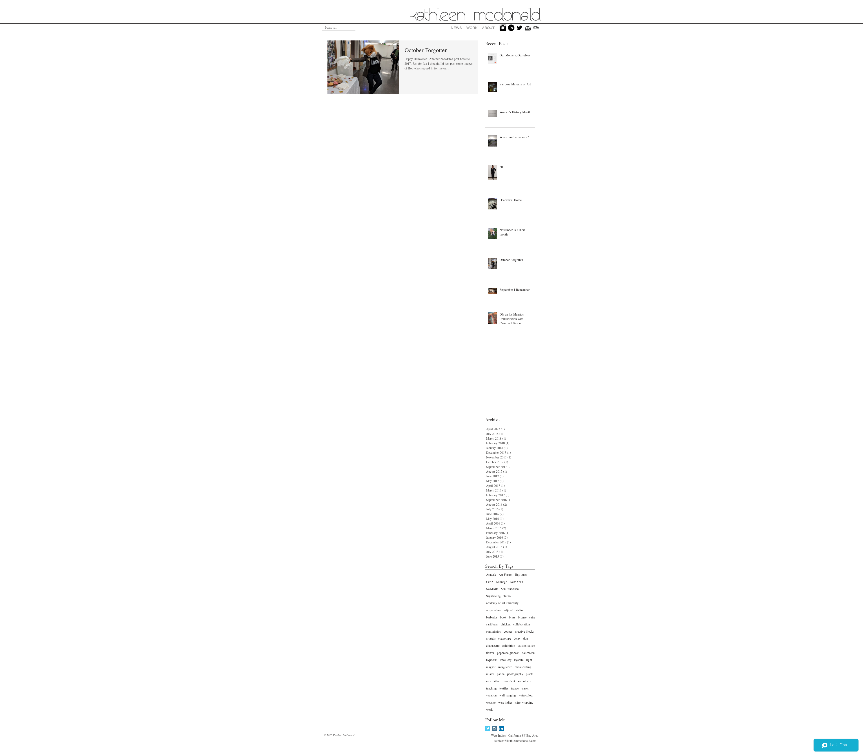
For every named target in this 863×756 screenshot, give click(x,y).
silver (497, 681)
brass (512, 617)
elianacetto (493, 645)
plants (529, 674)
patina (501, 674)
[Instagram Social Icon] (494, 728)
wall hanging (507, 695)
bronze (522, 617)
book (503, 617)
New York (516, 582)
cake (532, 617)
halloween (528, 653)
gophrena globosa (508, 653)
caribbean (492, 624)
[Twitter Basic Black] (519, 27)
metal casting (523, 667)
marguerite (505, 667)
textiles (503, 688)
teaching (491, 688)
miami (490, 674)
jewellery (506, 660)
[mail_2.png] (528, 27)
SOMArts (492, 589)
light (529, 660)
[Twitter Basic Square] (487, 728)
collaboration (521, 624)
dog (525, 638)
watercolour (526, 695)
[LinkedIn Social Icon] (501, 728)
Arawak (491, 574)
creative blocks (524, 631)
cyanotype (504, 638)
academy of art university (502, 603)
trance (515, 688)
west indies (505, 702)
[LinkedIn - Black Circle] (511, 27)
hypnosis (491, 660)
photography (515, 674)
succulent (509, 681)
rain (488, 681)
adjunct (508, 610)
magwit (491, 667)
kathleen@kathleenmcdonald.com (515, 740)
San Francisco (510, 589)
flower (490, 653)
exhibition (508, 645)
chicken (506, 624)
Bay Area (521, 574)
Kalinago (501, 582)
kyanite (518, 660)
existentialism (526, 645)
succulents (524, 681)
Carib (489, 582)
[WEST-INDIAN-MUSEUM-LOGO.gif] (536, 27)
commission (493, 631)
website (491, 702)
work (489, 709)
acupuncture (493, 610)
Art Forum (505, 574)
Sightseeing (493, 596)
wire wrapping (524, 702)
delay (517, 638)
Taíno (507, 596)
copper (508, 631)
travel (525, 688)
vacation (491, 695)
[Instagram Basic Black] (503, 27)
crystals (491, 638)
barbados (491, 617)
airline (520, 610)
